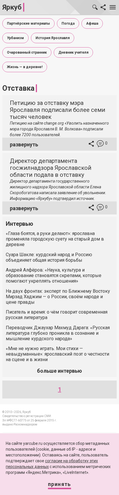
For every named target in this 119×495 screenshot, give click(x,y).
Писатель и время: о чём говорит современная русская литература (56, 314)
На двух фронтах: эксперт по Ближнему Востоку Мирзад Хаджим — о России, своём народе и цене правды (58, 296)
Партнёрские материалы (28, 23)
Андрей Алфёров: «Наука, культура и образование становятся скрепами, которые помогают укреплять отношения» (53, 275)
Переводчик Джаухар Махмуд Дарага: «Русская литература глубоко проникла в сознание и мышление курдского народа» (58, 333)
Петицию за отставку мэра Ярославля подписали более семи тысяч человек (57, 109)
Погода (68, 23)
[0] (100, 144)
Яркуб (12, 7)
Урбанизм (15, 38)
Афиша (92, 23)
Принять (59, 484)
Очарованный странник (27, 52)
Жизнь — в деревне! (24, 67)
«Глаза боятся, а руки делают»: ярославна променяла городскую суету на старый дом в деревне (55, 239)
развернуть (24, 144)
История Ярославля (53, 38)
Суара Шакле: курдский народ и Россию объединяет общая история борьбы (49, 257)
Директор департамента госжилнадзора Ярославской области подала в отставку (50, 167)
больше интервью (59, 371)
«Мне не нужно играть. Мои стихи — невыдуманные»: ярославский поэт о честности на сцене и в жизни (57, 354)
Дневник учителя (73, 52)
